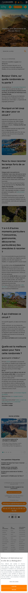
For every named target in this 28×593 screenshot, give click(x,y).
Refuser (14, 589)
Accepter (14, 586)
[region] (14, 572)
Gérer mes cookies (14, 581)
